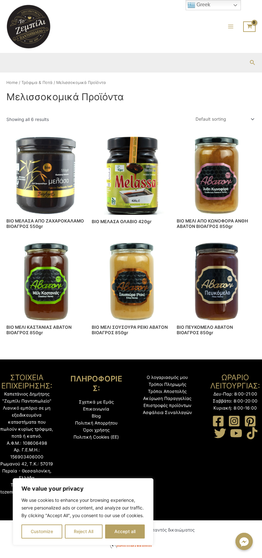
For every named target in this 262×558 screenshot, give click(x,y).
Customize (42, 531)
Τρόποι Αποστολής (167, 391)
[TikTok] (252, 433)
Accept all (124, 531)
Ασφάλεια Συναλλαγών (167, 412)
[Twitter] (220, 433)
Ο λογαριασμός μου (167, 377)
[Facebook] (218, 421)
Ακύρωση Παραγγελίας (167, 398)
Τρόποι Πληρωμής (167, 384)
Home (12, 82)
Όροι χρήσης (96, 430)
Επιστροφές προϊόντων (167, 405)
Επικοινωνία (96, 408)
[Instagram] (234, 421)
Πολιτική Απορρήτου (96, 423)
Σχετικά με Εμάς (96, 401)
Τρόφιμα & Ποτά (36, 82)
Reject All (83, 531)
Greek (202, 4)
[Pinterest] (250, 421)
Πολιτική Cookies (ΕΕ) (96, 437)
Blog (96, 416)
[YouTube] (236, 433)
